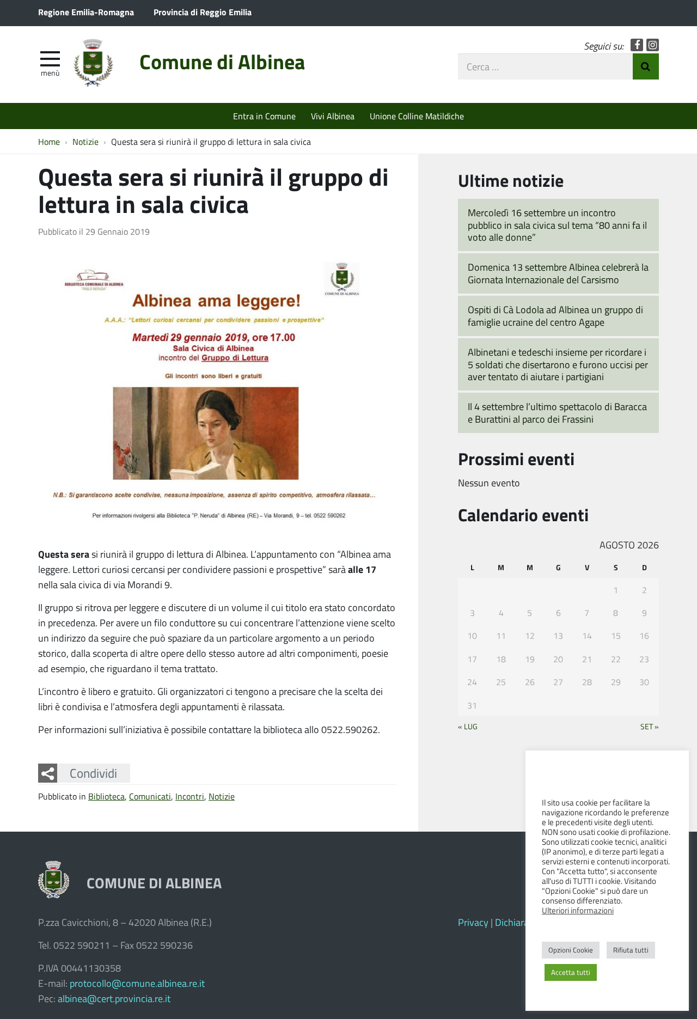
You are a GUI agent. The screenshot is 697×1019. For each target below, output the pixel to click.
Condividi (93, 773)
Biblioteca (106, 796)
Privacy (473, 922)
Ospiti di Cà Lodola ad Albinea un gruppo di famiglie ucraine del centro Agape (555, 315)
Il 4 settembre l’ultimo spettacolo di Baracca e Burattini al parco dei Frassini (557, 412)
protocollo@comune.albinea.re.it (137, 983)
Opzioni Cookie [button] (570, 950)
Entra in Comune (264, 115)
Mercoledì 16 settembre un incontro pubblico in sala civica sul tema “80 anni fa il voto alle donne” (557, 224)
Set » (649, 726)
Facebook (637, 45)
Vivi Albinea (332, 115)
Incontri (189, 796)
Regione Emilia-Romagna (86, 11)
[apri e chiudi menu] (50, 58)
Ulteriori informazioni (578, 910)
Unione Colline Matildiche (417, 115)
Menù (50, 72)
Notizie (222, 796)
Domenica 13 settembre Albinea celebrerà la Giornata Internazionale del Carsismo (558, 273)
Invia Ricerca (646, 66)
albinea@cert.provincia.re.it (114, 998)
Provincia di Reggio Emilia (203, 11)
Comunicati (150, 796)
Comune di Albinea (222, 61)
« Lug (468, 726)
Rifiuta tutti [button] (631, 950)
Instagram (652, 45)
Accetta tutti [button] (570, 972)
